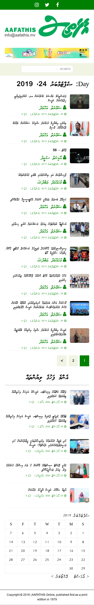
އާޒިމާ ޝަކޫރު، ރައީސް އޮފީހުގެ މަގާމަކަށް (47, 490)
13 (23, 542)
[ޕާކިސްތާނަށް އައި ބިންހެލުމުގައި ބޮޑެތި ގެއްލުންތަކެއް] (79, 180)
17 (59, 551)
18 (47, 551)
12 (35, 542)
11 (47, 542)
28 (11, 560)
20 (23, 551)
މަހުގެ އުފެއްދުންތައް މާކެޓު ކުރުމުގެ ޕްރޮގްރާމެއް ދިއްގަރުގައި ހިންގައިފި (39, 278)
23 (71, 560)
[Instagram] (37, 5)
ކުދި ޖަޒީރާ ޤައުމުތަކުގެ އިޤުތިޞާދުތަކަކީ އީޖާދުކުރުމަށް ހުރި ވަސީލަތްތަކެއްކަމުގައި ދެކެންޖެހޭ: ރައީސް (39, 443)
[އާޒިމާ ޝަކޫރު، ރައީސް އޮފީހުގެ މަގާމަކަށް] (79, 495)
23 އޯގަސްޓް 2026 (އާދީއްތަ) (48, 451)
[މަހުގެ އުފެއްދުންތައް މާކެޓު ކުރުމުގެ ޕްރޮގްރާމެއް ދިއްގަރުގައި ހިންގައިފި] (79, 281)
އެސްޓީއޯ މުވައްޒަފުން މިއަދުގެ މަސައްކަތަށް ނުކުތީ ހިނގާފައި (39, 224)
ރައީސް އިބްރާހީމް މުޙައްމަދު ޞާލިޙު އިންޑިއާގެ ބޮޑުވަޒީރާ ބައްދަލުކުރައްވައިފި (40, 332)
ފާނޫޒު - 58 (59, 150)
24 (59, 560)
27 (23, 560)
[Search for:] (47, 70)
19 (35, 551)
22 (83, 560)
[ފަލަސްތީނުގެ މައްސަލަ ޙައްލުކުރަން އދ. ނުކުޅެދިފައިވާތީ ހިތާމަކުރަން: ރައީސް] (79, 101)
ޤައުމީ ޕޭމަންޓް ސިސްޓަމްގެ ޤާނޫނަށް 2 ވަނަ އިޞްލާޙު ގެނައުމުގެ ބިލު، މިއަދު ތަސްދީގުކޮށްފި (36, 468)
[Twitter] (47, 5)
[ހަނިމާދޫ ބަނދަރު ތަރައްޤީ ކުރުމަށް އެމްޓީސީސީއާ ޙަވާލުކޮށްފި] (79, 205)
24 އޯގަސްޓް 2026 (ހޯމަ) (50, 402)
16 (71, 551)
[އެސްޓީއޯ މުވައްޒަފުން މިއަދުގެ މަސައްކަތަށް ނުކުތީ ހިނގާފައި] (79, 229)
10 (59, 542)
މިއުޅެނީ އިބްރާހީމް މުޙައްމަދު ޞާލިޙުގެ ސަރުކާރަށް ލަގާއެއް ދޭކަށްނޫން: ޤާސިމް (39, 125)
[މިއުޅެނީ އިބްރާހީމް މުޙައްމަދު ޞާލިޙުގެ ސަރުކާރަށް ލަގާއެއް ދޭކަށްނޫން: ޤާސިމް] (79, 128)
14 (11, 542)
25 (47, 560)
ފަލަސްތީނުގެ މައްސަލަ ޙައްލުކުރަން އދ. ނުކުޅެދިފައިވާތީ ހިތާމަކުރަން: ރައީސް (40, 98)
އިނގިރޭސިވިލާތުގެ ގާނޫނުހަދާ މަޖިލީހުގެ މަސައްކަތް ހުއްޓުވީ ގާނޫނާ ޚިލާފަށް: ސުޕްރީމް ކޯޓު (36, 251)
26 (35, 560)
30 (71, 568)
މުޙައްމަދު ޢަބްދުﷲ (49, 182)
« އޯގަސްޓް (81, 576)
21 (11, 551)
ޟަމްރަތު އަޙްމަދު (51, 108)
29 (83, 568)
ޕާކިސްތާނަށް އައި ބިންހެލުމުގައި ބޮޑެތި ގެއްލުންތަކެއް (42, 175)
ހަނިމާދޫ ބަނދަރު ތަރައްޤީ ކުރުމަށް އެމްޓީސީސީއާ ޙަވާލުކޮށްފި (38, 199)
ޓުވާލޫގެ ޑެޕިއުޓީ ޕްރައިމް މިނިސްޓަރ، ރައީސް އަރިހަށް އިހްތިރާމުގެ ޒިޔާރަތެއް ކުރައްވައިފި (36, 419)
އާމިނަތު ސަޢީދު (51, 158)
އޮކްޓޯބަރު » (59, 576)
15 (83, 551)
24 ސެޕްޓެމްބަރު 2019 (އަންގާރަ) (46, 114)
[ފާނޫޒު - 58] (79, 155)
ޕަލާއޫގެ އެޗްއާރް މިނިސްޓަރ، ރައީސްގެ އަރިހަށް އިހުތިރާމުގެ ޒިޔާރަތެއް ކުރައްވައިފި (39, 394)
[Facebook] (57, 5)
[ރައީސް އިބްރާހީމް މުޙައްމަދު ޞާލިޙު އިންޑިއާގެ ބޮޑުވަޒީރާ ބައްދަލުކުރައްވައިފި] (79, 335)
